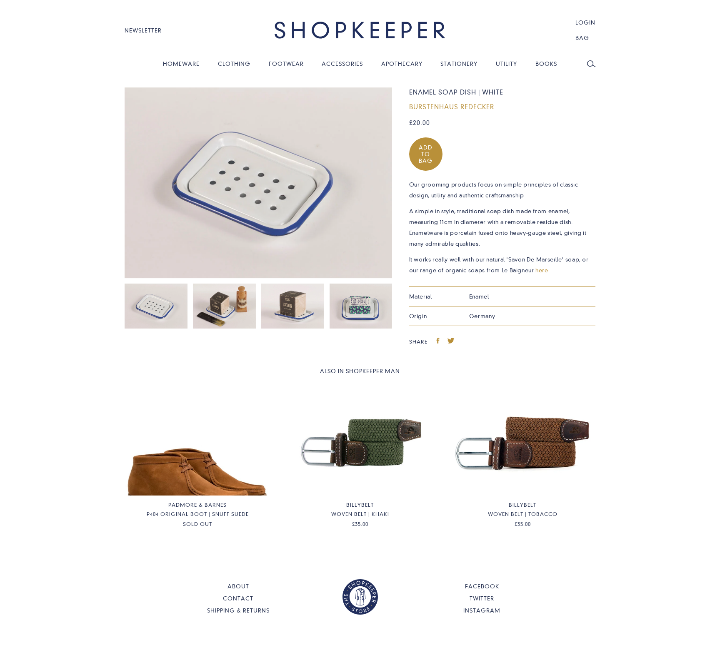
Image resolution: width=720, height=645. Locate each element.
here (541, 270)
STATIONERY (459, 63)
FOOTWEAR (286, 63)
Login (585, 22)
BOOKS (546, 63)
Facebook (482, 586)
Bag (582, 38)
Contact (238, 598)
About (238, 586)
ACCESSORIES (342, 63)
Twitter (482, 598)
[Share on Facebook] (438, 341)
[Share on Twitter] (451, 341)
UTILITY (506, 63)
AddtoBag (425, 154)
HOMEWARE (181, 63)
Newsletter (143, 30)
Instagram (481, 610)
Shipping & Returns (238, 610)
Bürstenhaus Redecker (451, 107)
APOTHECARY (401, 63)
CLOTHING (234, 63)
